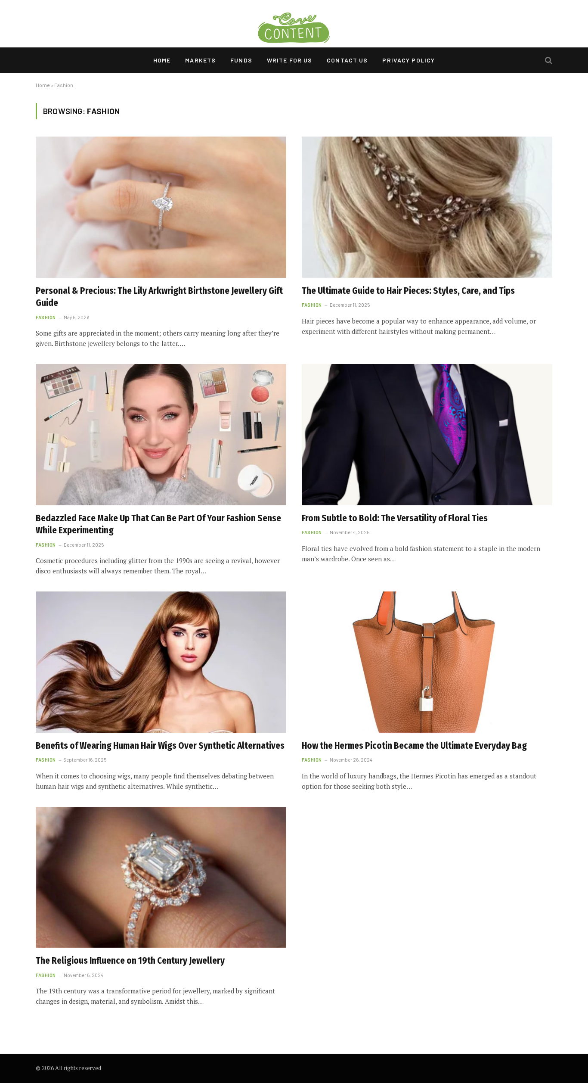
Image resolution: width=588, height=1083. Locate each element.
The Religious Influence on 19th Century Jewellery (130, 960)
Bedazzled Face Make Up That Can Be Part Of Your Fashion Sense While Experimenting (158, 524)
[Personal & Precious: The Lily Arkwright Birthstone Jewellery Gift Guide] (161, 207)
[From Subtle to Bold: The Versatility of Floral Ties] (427, 434)
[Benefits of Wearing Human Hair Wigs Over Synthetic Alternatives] (161, 661)
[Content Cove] (294, 23)
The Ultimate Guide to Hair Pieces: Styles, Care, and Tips (408, 290)
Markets (200, 60)
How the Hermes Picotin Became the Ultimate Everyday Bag (414, 745)
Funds (241, 60)
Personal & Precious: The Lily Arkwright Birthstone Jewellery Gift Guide (159, 297)
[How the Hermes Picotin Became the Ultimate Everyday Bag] (427, 661)
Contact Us (347, 60)
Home (161, 60)
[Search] (547, 60)
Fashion (46, 317)
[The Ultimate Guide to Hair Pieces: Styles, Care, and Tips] (427, 207)
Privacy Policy (408, 60)
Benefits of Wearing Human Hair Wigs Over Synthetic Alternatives (160, 745)
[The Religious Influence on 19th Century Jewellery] (161, 877)
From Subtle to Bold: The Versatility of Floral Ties (395, 518)
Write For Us (289, 60)
